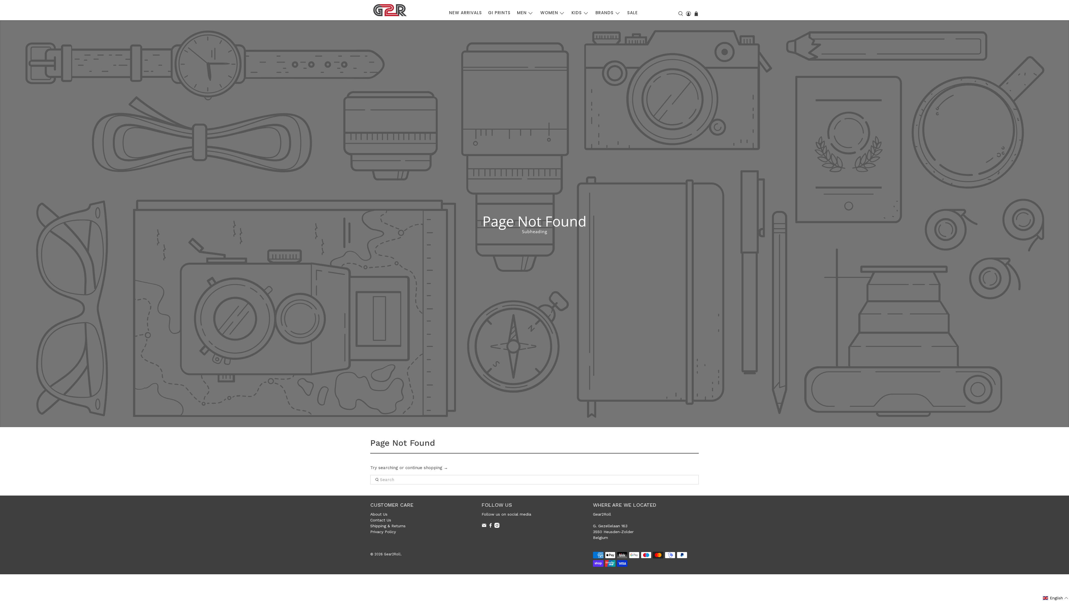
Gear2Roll (392, 554)
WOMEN (549, 13)
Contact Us (380, 520)
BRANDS (604, 13)
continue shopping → (426, 467)
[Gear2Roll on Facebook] (490, 526)
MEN (522, 13)
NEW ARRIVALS (465, 13)
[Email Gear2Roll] (484, 526)
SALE (632, 13)
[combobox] (534, 479)
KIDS (577, 13)
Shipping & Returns (388, 526)
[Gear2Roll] (390, 10)
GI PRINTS (499, 13)
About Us (379, 514)
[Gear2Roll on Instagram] (496, 526)
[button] (1055, 598)
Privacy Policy (383, 531)
